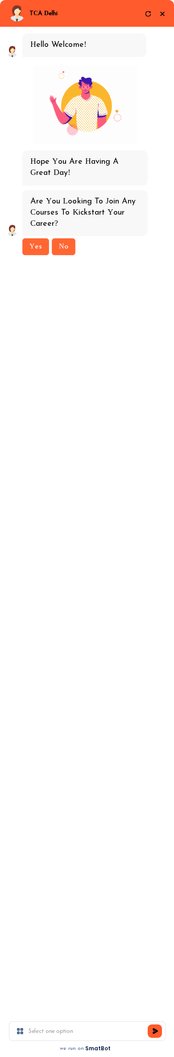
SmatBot (98, 1048)
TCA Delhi (43, 13)
